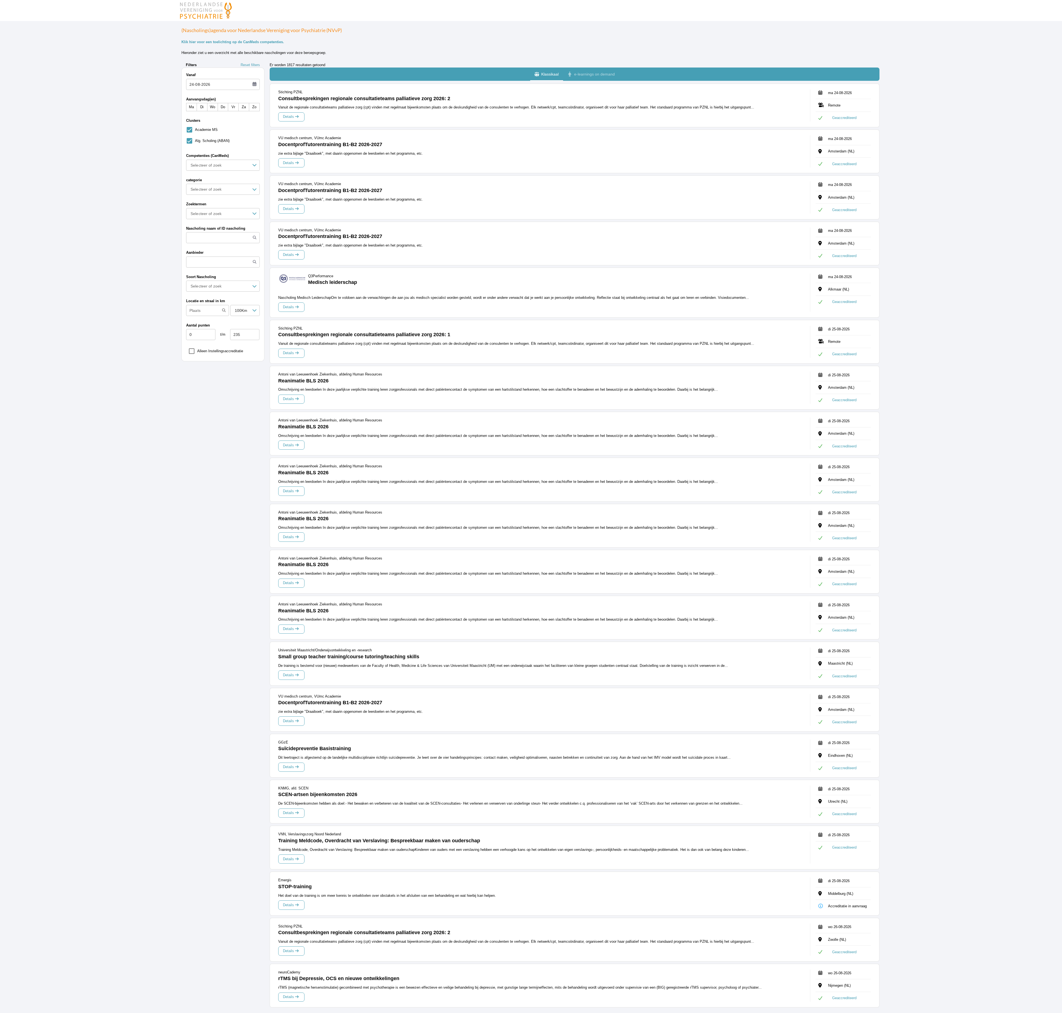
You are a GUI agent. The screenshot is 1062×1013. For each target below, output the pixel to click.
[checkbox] (201, 129)
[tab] (546, 74)
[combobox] (221, 165)
